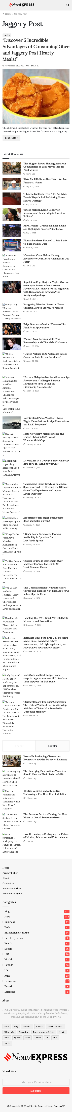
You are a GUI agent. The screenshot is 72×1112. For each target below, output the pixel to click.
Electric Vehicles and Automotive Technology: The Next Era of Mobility (44, 792)
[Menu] (4, 6)
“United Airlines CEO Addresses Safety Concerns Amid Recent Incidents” (45, 355)
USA (7, 954)
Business (10, 922)
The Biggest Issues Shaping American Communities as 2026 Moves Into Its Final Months (44, 167)
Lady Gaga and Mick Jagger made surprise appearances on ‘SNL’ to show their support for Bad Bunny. (45, 678)
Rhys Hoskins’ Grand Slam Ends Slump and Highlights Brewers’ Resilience (44, 227)
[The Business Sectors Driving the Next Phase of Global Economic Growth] (12, 821)
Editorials (10, 991)
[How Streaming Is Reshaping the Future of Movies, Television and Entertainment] (12, 843)
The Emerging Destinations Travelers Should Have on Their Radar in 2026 (44, 773)
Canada (9, 964)
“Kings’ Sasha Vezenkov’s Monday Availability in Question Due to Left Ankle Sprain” (42, 537)
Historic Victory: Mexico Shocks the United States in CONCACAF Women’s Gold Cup (43, 437)
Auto (7, 975)
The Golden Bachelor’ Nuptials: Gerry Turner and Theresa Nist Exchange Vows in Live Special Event (46, 591)
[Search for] (67, 6)
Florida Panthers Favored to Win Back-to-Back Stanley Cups (45, 242)
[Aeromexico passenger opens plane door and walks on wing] (12, 523)
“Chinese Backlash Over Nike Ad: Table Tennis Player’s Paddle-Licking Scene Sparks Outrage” (45, 197)
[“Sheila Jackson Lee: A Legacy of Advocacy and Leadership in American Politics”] (12, 214)
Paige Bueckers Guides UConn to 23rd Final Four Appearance (44, 326)
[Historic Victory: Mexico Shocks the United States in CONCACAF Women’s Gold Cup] (12, 444)
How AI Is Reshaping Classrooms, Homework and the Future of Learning (45, 758)
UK (6, 970)
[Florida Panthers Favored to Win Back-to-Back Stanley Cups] (12, 245)
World (8, 959)
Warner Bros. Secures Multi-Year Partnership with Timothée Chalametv (45, 341)
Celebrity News (14, 938)
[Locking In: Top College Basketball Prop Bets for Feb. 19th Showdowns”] (12, 469)
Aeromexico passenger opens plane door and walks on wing (43, 519)
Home (8, 13)
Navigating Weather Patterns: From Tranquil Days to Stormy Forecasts (43, 306)
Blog (7, 911)
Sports (8, 948)
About (6, 878)
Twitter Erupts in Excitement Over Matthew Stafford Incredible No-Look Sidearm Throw (43, 564)
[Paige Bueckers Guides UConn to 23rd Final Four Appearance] (12, 329)
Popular (52, 745)
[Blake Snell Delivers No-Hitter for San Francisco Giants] (12, 184)
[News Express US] (21, 4)
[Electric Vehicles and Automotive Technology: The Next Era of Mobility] (12, 799)
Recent (19, 745)
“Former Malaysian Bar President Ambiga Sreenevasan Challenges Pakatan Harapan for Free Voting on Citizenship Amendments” (46, 382)
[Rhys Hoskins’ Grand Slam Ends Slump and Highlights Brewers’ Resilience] (12, 230)
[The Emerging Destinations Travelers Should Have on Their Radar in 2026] (12, 778)
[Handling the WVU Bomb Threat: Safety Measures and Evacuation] (12, 625)
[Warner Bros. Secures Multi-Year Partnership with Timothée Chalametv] (12, 344)
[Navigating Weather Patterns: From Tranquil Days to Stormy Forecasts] (12, 311)
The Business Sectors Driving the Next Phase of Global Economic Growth (45, 816)
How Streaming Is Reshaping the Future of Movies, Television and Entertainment (46, 836)
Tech (7, 927)
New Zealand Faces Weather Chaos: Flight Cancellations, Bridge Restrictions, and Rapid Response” (46, 421)
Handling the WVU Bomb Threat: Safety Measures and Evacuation (45, 619)
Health (7, 35)
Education (10, 981)
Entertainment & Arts (17, 932)
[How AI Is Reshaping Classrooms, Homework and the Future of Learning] (12, 761)
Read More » (11, 137)
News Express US (56, 1106)
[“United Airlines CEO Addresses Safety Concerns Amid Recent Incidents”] (12, 362)
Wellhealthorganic (12, 893)
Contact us (8, 883)
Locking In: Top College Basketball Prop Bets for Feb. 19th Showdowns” (46, 462)
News (8, 916)
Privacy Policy (10, 873)
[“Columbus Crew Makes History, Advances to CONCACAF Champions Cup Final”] (12, 266)
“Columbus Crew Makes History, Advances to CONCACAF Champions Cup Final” (46, 258)
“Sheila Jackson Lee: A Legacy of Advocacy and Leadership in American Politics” (44, 213)
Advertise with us (12, 888)
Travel (8, 986)
